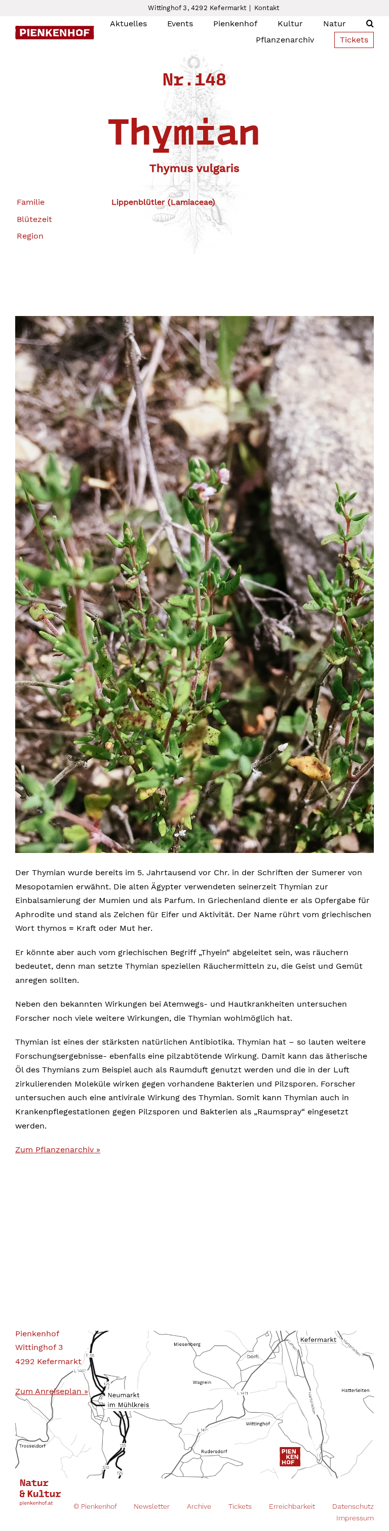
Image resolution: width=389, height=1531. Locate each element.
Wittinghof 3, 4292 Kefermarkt (197, 8)
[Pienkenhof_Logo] (54, 29)
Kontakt (266, 8)
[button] (370, 23)
